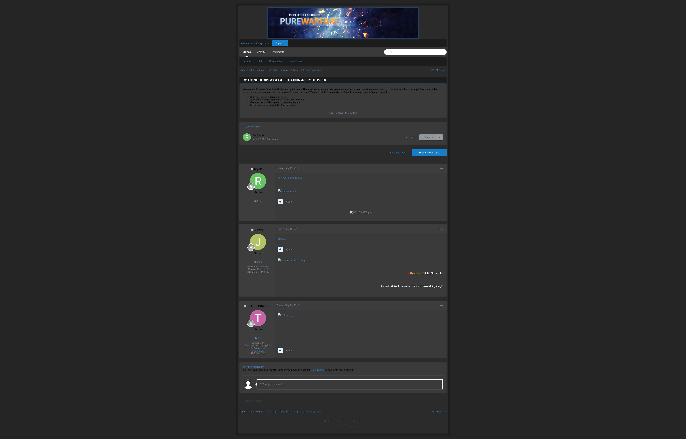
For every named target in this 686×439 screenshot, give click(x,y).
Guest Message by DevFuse (343, 113)
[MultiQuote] (280, 201)
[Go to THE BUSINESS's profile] (258, 318)
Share (411, 137)
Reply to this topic (429, 152)
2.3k (259, 262)
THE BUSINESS (259, 306)
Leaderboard (295, 61)
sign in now (317, 369)
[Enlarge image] (287, 190)
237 (259, 338)
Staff (260, 61)
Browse (247, 52)
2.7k (259, 201)
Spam (274, 138)
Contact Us (343, 421)
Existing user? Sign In (254, 43)
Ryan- (259, 169)
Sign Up (280, 43)
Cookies (357, 421)
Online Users (275, 61)
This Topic (429, 52)
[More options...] (441, 168)
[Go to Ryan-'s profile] (247, 137)
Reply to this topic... (273, 384)
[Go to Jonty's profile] (258, 242)
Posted (288, 168)
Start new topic (397, 152)
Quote (289, 201)
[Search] (443, 52)
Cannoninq (263, 266)
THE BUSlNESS (259, 349)
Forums (247, 61)
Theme (328, 421)
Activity (261, 52)
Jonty (259, 230)
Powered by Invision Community (343, 427)
